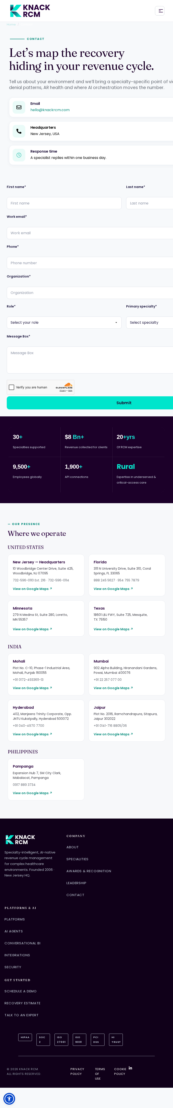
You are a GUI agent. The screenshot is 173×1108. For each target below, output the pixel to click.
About (72, 847)
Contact (75, 894)
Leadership (76, 883)
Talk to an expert (22, 1015)
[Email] (19, 107)
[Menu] (159, 11)
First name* (16, 187)
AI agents (14, 931)
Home (11, 24)
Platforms (15, 919)
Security (13, 967)
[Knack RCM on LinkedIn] (130, 1068)
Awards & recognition (88, 871)
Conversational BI (23, 943)
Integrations (17, 955)
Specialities (77, 859)
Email (35, 103)
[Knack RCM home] (30, 11)
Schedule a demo (21, 991)
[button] (9, 1098)
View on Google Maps (32, 589)
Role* (11, 306)
